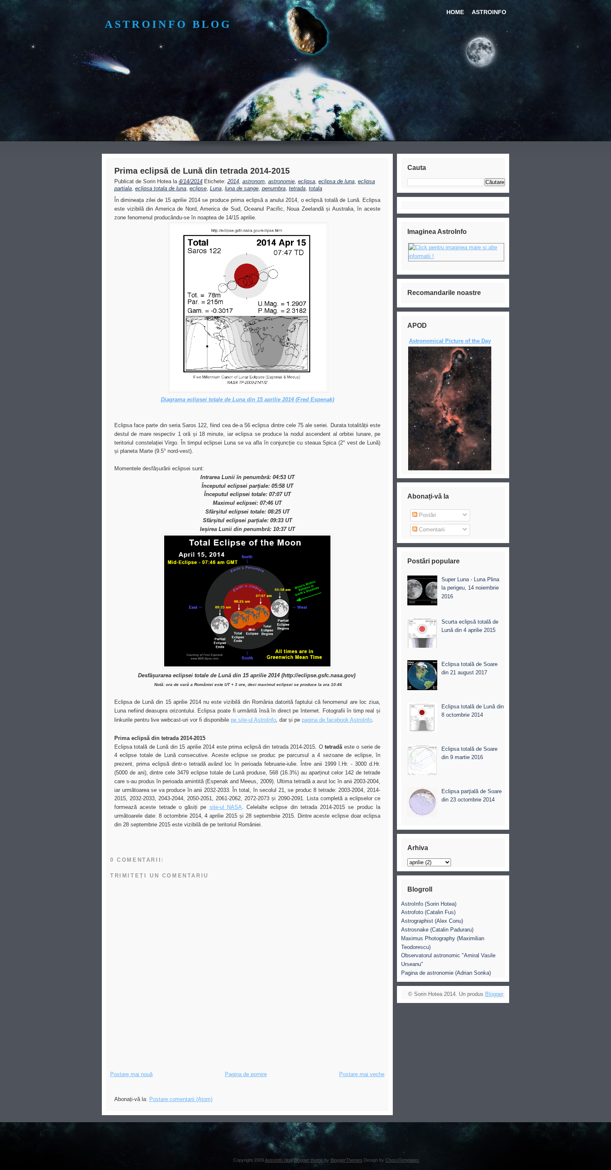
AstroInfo (489, 12)
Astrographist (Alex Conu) (432, 921)
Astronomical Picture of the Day (450, 341)
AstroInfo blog (168, 24)
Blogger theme (309, 1160)
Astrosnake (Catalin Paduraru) (437, 930)
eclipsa (306, 181)
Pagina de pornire (246, 1074)
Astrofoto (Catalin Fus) (428, 912)
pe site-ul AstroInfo (253, 720)
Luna (216, 188)
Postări (426, 515)
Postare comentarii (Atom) (180, 1099)
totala (315, 188)
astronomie (281, 181)
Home (455, 12)
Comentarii (431, 529)
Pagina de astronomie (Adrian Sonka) (446, 973)
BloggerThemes (346, 1160)
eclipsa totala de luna (160, 188)
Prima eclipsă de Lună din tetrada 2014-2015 (202, 170)
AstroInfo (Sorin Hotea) (428, 904)
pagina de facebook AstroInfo (337, 720)
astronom (253, 181)
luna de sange (242, 188)
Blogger (494, 994)
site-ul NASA (225, 807)
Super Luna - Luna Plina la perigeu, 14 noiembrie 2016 (470, 588)
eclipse (198, 188)
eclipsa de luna (336, 181)
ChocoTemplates (402, 1160)
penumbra (274, 188)
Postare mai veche (361, 1074)
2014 (233, 181)
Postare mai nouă (131, 1074)
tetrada (297, 188)
